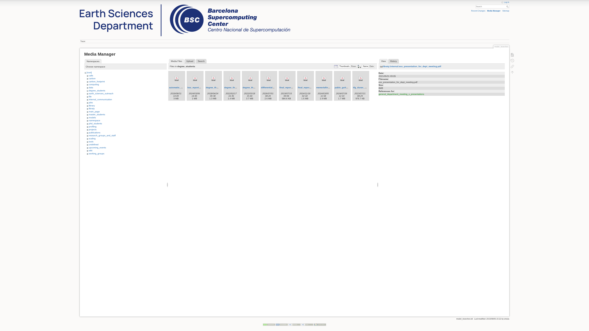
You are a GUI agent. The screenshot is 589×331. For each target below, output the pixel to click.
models (92, 117)
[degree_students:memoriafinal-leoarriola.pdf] (324, 79)
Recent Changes (478, 11)
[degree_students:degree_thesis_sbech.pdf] (250, 79)
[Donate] (269, 324)
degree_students (97, 90)
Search (507, 7)
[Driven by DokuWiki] (320, 324)
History (393, 61)
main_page (94, 111)
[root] (89, 72)
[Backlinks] (512, 66)
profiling (92, 126)
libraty (92, 108)
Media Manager (493, 11)
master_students (97, 114)
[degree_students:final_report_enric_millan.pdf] (305, 79)
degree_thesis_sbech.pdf (256, 87)
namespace (94, 120)
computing (94, 84)
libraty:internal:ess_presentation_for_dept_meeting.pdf (412, 66)
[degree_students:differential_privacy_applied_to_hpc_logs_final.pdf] (268, 79)
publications (94, 132)
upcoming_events (97, 147)
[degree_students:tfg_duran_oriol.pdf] (360, 79)
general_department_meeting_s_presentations (401, 94)
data (91, 87)
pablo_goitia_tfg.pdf (345, 87)
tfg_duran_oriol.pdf (363, 87)
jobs (91, 102)
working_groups (96, 153)
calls (91, 75)
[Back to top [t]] (512, 72)
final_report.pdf (287, 87)
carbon (92, 78)
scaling (92, 138)
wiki (90, 150)
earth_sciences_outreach (101, 93)
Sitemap (505, 11)
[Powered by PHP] (282, 324)
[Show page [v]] (512, 55)
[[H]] (185, 5)
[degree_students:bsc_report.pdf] (195, 79)
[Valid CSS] (307, 324)
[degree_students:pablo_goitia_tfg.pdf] (342, 79)
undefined (93, 144)
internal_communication (100, 99)
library (92, 105)
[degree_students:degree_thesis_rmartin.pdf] (232, 79)
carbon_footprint (97, 81)
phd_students (95, 123)
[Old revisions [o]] (512, 60)
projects (92, 129)
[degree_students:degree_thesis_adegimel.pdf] (213, 79)
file (90, 96)
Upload (189, 61)
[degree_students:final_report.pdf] (287, 79)
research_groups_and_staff (102, 135)
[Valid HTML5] (294, 324)
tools (91, 141)
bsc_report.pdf (195, 87)
